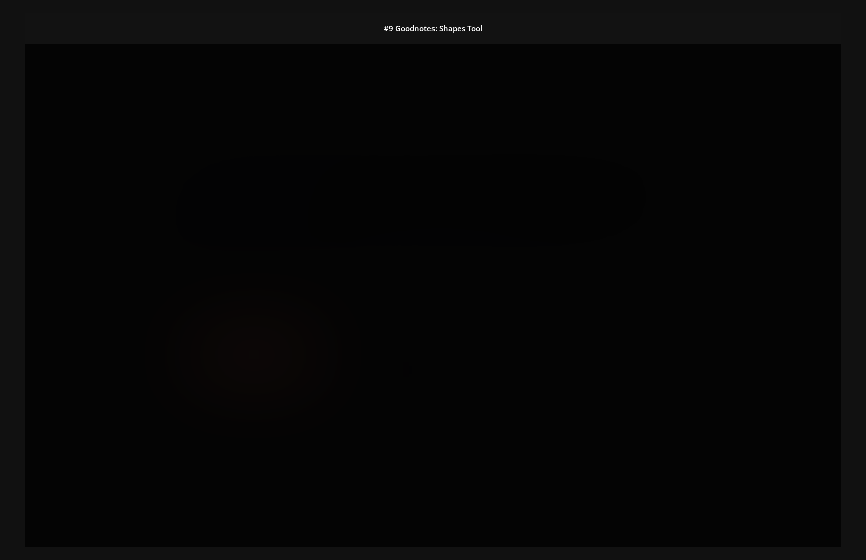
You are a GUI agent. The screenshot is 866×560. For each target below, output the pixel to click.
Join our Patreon (231, 197)
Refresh (360, 386)
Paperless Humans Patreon (444, 307)
